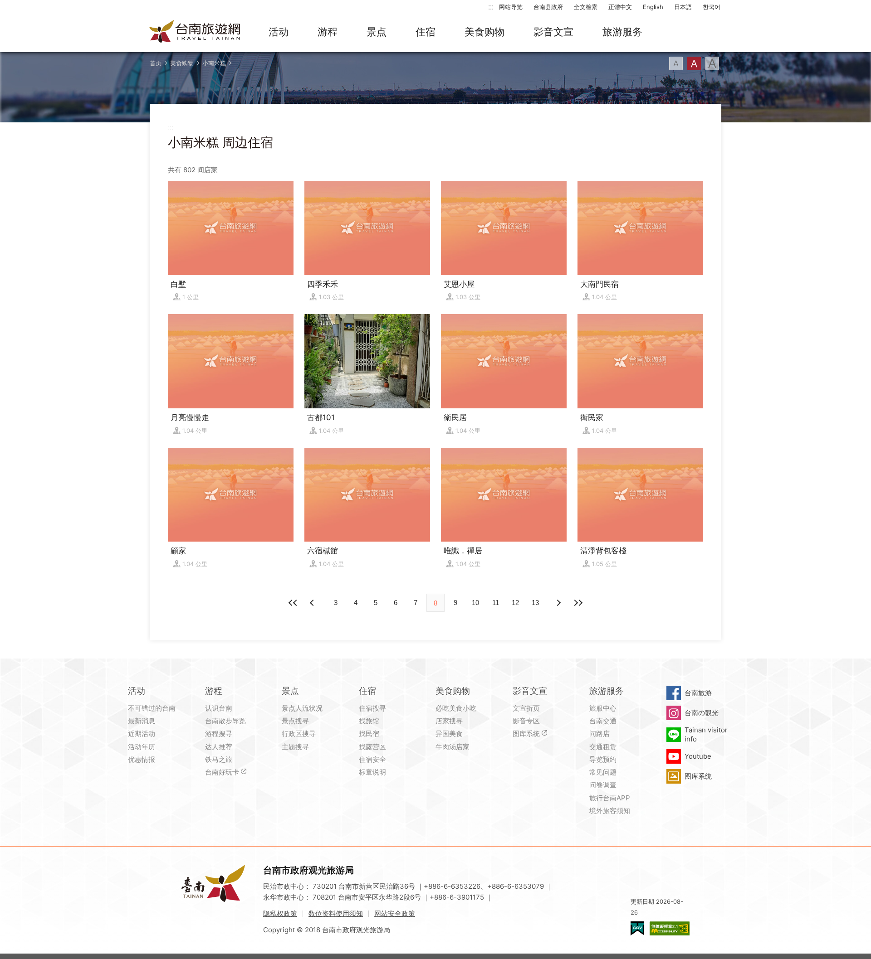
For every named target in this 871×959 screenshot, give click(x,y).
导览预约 (603, 759)
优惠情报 (141, 759)
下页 (313, 603)
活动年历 (141, 746)
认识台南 (218, 708)
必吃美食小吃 (456, 708)
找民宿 (369, 733)
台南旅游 (698, 692)
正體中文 (620, 6)
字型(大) (712, 63)
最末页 (578, 603)
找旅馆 (369, 721)
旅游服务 (622, 32)
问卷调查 (603, 784)
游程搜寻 (218, 733)
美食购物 (484, 32)
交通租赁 (603, 746)
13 (535, 602)
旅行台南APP (609, 798)
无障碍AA (670, 928)
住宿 (426, 32)
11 (495, 602)
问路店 (599, 733)
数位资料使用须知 (335, 913)
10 (475, 602)
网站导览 (511, 6)
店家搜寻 (449, 721)
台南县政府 (548, 6)
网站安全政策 (394, 913)
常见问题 (603, 772)
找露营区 (372, 746)
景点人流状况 (302, 708)
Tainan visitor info (706, 734)
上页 (558, 603)
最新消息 (141, 721)
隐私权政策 (280, 913)
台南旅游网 (195, 32)
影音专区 (526, 721)
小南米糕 (214, 63)
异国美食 (449, 733)
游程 (328, 32)
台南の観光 (702, 712)
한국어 (711, 6)
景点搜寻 (295, 721)
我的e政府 (637, 928)
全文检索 (585, 6)
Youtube (698, 756)
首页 (155, 63)
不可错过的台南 (152, 708)
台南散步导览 (225, 721)
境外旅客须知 (609, 810)
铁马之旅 (218, 759)
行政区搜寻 (299, 733)
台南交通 (603, 721)
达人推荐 (218, 746)
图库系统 (526, 733)
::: (491, 6)
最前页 (293, 603)
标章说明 (372, 772)
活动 (279, 32)
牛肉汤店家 (453, 746)
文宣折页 (526, 708)
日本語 (683, 6)
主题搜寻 (295, 746)
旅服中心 (603, 708)
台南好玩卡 (222, 772)
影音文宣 (553, 32)
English (653, 6)
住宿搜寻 (372, 708)
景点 (377, 32)
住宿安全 (372, 759)
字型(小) (676, 63)
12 (515, 602)
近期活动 (141, 733)
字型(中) (694, 63)
